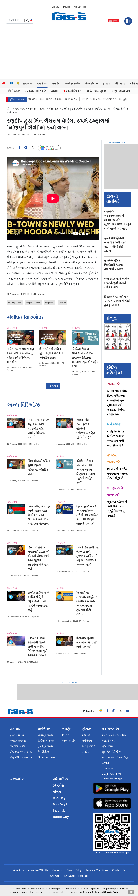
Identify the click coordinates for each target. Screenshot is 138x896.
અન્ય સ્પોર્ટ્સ (69, 740)
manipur (62, 302)
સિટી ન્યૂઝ (14, 90)
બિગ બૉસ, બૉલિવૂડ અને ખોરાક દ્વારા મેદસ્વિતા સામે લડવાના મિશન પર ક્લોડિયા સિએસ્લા (39, 515)
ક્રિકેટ (65, 735)
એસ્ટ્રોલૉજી (108, 740)
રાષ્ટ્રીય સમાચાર (18, 746)
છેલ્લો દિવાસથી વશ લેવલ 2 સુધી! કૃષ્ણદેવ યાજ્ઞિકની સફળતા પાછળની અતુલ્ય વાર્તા (87, 556)
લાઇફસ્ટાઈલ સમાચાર (116, 491)
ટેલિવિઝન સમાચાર (47, 757)
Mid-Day (55, 7)
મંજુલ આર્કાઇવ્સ (121, 90)
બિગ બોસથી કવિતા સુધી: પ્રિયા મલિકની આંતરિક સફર (51, 353)
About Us (18, 870)
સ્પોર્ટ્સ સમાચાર (112, 459)
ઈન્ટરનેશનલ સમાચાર (21, 751)
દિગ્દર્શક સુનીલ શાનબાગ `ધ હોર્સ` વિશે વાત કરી (86, 642)
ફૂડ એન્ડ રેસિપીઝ (111, 751)
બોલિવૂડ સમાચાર (46, 735)
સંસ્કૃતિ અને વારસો (111, 774)
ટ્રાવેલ (105, 762)
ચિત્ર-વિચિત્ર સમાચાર (21, 757)
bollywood (49, 302)
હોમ (9, 108)
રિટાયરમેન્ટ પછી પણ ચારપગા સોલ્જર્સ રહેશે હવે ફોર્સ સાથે (117, 301)
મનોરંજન (42, 83)
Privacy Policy (74, 870)
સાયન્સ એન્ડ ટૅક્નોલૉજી (115, 757)
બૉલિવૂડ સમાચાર (36, 108)
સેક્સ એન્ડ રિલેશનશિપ (114, 735)
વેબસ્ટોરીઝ (91, 83)
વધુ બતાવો (53, 385)
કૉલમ (54, 90)
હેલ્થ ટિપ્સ (107, 746)
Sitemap (55, 875)
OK (131, 892)
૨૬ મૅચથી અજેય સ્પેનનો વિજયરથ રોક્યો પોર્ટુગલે (117, 473)
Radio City (61, 817)
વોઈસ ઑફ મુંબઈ (96, 90)
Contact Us (118, 870)
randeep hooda (14, 302)
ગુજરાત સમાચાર (18, 740)
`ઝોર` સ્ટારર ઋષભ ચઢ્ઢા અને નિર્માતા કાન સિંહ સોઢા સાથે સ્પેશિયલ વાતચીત (39, 428)
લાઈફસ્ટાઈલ (72, 83)
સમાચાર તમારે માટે (35, 90)
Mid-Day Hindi (80, 7)
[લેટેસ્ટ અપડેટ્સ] (18, 83)
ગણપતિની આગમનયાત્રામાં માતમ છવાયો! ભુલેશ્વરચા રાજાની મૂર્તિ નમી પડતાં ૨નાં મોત (117, 220)
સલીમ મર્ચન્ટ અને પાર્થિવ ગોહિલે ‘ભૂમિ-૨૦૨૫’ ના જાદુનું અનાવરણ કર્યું (38, 601)
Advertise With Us (38, 870)
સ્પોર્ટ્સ (56, 83)
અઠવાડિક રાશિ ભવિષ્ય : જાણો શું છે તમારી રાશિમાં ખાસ (117, 283)
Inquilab (66, 7)
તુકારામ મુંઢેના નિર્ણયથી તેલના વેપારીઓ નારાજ (113, 265)
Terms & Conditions (97, 870)
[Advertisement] (69, 52)
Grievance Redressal (76, 875)
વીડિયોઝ (120, 83)
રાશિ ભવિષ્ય (60, 779)
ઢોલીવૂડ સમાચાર (46, 740)
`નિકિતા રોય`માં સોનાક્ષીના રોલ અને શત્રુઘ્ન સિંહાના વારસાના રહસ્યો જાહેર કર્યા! (85, 357)
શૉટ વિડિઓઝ (73, 90)
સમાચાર (27, 83)
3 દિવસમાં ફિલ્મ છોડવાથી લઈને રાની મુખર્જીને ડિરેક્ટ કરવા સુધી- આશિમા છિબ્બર (38, 647)
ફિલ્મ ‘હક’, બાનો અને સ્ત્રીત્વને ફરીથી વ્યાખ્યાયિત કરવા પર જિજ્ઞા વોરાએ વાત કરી (87, 515)
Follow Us (52, 148)
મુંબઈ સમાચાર (17, 735)
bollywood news (33, 302)
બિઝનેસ (58, 785)
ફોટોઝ (106, 83)
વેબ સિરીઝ (43, 751)
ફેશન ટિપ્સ (107, 768)
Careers (57, 870)
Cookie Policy (112, 892)
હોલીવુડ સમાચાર (46, 746)
